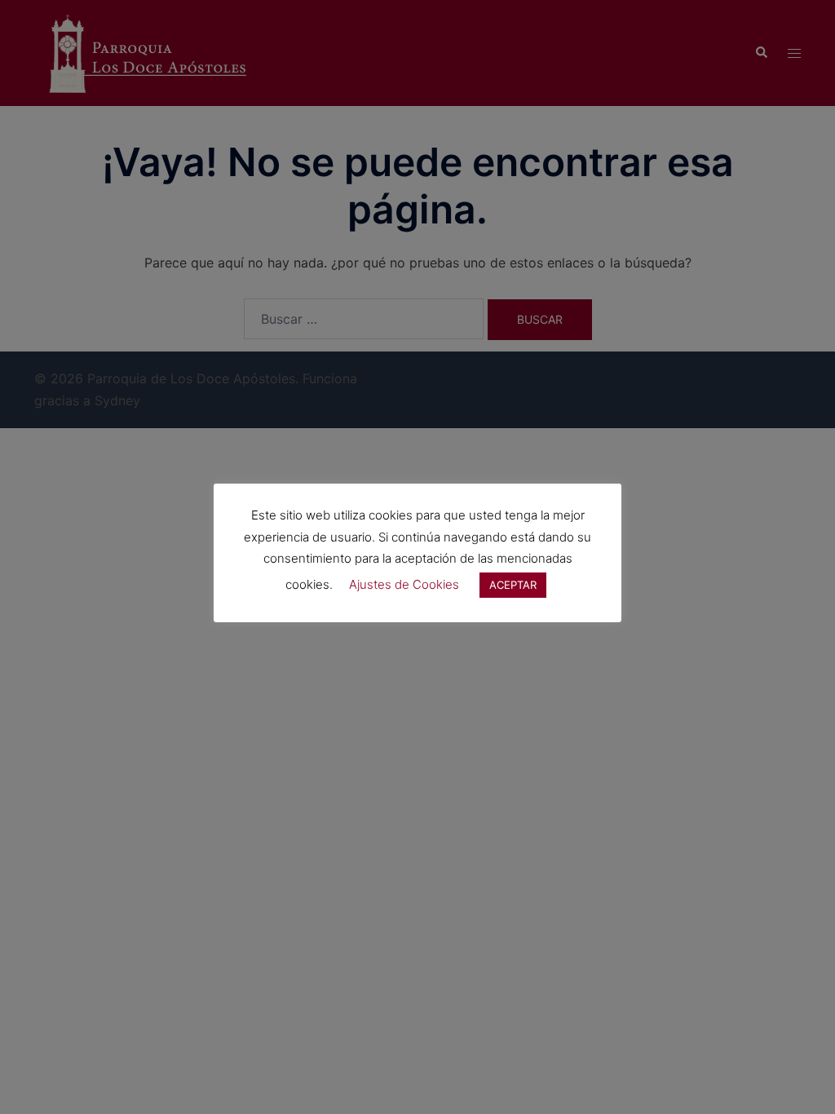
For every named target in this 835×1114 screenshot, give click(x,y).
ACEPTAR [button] (513, 584)
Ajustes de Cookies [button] (404, 584)
